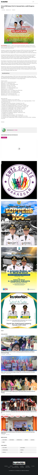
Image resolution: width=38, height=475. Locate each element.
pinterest (21, 466)
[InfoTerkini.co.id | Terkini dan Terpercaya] (4, 2)
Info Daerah (4, 349)
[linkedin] (9, 125)
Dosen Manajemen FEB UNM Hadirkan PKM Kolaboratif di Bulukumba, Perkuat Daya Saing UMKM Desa (17, 433)
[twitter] (4, 125)
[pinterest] (7, 125)
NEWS (3, 442)
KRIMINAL (26, 439)
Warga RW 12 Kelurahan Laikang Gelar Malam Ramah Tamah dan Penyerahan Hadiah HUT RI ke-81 (19, 412)
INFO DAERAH (12, 439)
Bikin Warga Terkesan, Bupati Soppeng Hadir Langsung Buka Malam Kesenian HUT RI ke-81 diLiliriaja (18, 392)
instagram (27, 466)
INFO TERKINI (5, 439)
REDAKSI (9, 467)
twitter (11, 466)
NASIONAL (32, 439)
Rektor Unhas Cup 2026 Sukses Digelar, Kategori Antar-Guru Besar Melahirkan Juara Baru (18, 372)
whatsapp (16, 466)
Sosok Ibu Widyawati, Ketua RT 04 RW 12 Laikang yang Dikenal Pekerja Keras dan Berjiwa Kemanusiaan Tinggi (17, 352)
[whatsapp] (5, 125)
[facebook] (2, 125)
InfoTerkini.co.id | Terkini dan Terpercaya (22, 470)
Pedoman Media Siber (15, 467)
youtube (32, 466)
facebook (6, 466)
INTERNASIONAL (19, 439)
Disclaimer (22, 467)
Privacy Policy (27, 467)
